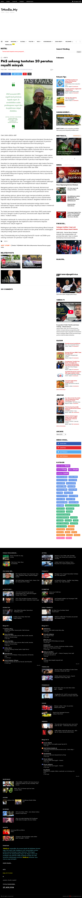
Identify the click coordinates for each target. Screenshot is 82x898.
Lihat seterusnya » (61, 107)
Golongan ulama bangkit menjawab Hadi (53, 660)
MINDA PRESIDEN (61, 517)
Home (2, 1)
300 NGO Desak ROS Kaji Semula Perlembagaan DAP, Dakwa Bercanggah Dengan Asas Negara (26, 593)
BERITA (6, 57)
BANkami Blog (8, 629)
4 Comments (75, 93)
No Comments (75, 412)
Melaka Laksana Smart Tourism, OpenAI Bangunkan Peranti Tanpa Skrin (65, 676)
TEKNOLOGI (8, 44)
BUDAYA (59, 532)
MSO (44, 659)
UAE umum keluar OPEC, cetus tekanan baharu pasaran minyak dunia (27, 812)
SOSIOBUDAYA (47, 41)
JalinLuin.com (47, 640)
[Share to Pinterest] (25, 74)
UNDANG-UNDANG (71, 505)
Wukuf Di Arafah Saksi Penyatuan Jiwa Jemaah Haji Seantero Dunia (66, 617)
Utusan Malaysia (48, 759)
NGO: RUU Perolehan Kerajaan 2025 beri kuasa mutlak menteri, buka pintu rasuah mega (27, 599)
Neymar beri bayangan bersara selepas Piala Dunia (61, 713)
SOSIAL (67, 520)
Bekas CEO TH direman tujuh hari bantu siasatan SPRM (24, 789)
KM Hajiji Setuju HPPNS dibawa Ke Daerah (53, 641)
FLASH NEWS (60, 466)
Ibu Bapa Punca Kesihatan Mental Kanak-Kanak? (60, 611)
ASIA (66, 532)
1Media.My (9, 9)
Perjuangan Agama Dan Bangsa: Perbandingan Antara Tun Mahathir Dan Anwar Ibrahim (74, 214)
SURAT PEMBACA (61, 523)
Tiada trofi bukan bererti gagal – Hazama (53, 760)
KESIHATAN (60, 480)
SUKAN (70, 486)
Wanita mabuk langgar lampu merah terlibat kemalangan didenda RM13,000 (71, 418)
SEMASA (67, 493)
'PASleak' (21, 1)
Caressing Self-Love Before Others (18, 830)
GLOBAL (22, 41)
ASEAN (69, 535)
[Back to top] (78, 894)
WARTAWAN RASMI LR (50, 748)
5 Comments (75, 100)
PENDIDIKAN (60, 502)
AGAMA (71, 489)
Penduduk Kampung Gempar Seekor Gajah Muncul (16, 649)
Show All (38, 665)
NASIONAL (14, 41)
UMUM (68, 511)
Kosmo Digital (47, 743)
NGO (38, 41)
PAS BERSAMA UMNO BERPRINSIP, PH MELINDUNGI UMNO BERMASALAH (74, 198)
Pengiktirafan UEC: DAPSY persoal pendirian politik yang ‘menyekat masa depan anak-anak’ (66, 695)
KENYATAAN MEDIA (62, 514)
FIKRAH (76, 535)
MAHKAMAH (60, 496)
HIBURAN (68, 508)
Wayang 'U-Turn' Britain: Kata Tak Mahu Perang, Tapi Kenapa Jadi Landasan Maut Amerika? (65, 557)
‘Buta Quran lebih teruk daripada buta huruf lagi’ (54, 755)
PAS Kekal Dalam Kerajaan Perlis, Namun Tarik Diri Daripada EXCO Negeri (27, 581)
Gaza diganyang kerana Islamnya (67, 185)
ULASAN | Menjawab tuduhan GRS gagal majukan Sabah (73, 372)
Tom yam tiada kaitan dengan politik (71, 381)
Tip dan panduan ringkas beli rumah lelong (73, 89)
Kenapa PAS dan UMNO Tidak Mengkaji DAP (73, 353)
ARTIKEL (59, 499)
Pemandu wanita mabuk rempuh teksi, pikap (53, 630)
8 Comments (75, 86)
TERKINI (71, 480)
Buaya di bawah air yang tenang (16, 556)
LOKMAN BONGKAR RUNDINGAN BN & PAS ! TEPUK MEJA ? (58, 749)
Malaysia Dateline (48, 652)
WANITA (73, 523)
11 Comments (75, 346)
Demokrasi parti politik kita (72, 344)
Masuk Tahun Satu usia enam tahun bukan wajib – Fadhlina (64, 688)
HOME (6, 41)
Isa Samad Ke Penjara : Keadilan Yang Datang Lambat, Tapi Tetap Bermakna (66, 581)
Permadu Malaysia (48, 634)
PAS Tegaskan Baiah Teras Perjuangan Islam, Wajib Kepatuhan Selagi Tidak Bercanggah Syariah (27, 575)
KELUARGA (60, 538)
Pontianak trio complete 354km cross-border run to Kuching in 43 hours (58, 772)
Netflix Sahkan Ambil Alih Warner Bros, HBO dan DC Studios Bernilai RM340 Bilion (66, 731)
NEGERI (59, 483)
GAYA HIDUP (58, 41)
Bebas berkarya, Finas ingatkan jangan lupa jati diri (55, 744)
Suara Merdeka (8, 634)
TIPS (74, 520)
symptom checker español (9, 880)
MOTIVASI (59, 529)
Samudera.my (8, 653)
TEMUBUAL (60, 535)
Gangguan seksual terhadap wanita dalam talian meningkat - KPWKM (26, 837)
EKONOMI (69, 483)
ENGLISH (59, 508)
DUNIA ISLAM (60, 526)
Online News (8, 648)
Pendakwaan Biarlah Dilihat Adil (29, 801)
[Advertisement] (41, 28)
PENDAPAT (72, 502)
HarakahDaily (47, 753)
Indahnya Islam (11, 800)
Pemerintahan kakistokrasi (71, 205)
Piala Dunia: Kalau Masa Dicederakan (17, 562)
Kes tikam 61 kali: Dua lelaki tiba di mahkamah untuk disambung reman (72, 399)
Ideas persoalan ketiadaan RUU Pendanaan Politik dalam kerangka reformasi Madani (27, 819)
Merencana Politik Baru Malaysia (68, 152)
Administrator (29, 1)
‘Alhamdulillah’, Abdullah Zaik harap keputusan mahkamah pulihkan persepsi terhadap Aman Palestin (27, 783)
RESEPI (68, 538)
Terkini (8, 1)
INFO (73, 532)
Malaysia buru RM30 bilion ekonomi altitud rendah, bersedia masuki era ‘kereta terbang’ (18, 636)
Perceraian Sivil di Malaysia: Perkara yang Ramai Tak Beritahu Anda (19, 655)
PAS (58, 493)
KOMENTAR (60, 477)
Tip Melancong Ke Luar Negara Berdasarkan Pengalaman (71, 81)
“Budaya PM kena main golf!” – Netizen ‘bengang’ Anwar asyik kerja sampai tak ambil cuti (58, 654)
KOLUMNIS (68, 41)
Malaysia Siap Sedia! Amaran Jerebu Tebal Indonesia (16, 630)
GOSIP (70, 526)
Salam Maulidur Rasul (48, 635)
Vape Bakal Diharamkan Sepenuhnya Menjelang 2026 (23, 611)
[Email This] (29, 74)
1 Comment (75, 403)
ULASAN (73, 517)
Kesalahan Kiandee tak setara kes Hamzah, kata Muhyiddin (18, 661)
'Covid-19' (14, 1)
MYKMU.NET (47, 645)
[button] (72, 41)
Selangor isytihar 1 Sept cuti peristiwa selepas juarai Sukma (67, 228)
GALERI (59, 520)
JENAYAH (71, 496)
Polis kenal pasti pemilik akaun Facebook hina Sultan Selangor (73, 408)
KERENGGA (46, 629)
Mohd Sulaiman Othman (11, 660)
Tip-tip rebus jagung (71, 98)
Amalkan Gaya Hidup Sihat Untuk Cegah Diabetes (21, 617)
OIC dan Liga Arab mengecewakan (73, 189)
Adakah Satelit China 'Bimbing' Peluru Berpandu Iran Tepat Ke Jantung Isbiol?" (65, 562)
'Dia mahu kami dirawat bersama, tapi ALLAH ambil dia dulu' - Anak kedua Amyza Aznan (66, 724)
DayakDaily (46, 770)
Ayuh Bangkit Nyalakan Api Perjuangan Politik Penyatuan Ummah (66, 599)
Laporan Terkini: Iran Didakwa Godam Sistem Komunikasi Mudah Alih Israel (66, 670)
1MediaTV (59, 486)
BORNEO (69, 499)
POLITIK (31, 41)
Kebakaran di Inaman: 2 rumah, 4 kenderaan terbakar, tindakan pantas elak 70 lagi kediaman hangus (58, 647)
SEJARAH (59, 511)
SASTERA (69, 529)
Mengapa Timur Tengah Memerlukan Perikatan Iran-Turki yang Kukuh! (66, 574)
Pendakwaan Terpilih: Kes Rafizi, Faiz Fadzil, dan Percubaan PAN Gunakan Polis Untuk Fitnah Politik (72, 363)
